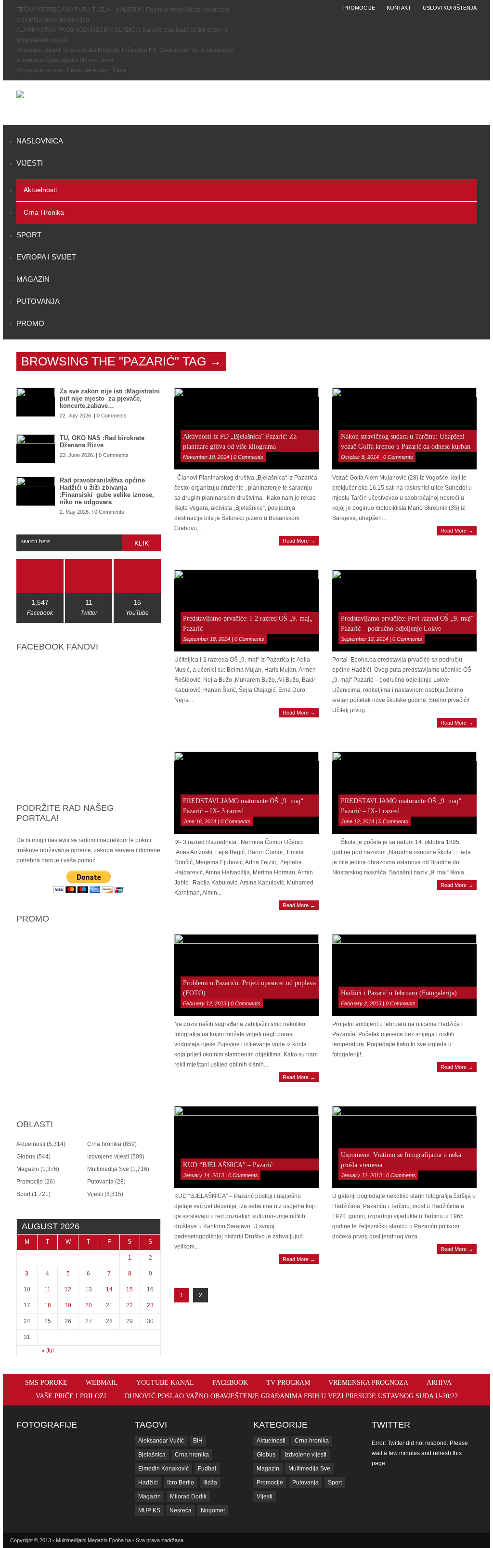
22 (129, 1305)
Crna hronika (44, 212)
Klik (141, 543)
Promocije (359, 8)
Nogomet (213, 1510)
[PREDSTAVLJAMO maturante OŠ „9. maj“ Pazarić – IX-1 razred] (404, 792)
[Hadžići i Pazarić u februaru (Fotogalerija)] (404, 975)
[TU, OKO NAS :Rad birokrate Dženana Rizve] (35, 448)
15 (129, 1289)
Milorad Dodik (188, 1496)
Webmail (102, 1382)
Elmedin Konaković (163, 1468)
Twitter (391, 1425)
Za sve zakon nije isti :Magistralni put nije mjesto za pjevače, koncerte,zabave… (110, 398)
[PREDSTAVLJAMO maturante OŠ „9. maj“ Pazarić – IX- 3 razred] (246, 792)
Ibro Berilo (180, 1482)
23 (150, 1305)
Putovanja (38, 301)
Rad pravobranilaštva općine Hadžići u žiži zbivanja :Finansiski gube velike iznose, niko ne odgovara (107, 491)
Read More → (299, 541)
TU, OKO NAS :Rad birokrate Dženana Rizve (102, 441)
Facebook (230, 1382)
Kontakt (399, 8)
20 (88, 1305)
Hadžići (148, 1482)
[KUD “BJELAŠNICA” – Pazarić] (246, 1147)
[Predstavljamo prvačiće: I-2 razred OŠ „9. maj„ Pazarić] (246, 610)
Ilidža (210, 1482)
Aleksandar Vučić (161, 1440)
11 (47, 1289)
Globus (25, 1156)
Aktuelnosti (40, 190)
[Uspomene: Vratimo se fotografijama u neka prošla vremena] (404, 1147)
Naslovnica (39, 141)
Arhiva (439, 1382)
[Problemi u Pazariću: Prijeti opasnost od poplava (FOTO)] (246, 975)
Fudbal (207, 1468)
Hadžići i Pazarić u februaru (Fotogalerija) (399, 993)
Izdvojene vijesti (108, 1156)
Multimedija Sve (108, 1169)
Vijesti (29, 163)
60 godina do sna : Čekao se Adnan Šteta (71, 70)
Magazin (33, 279)
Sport (28, 235)
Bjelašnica (152, 1454)
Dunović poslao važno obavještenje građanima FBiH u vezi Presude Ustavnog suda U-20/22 (291, 1396)
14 (109, 1289)
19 (68, 1305)
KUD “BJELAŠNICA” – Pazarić (227, 1165)
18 (47, 1305)
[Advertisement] (314, 102)
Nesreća (180, 1510)
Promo (30, 323)
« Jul (47, 1350)
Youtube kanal (165, 1382)
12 (68, 1289)
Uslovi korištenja (450, 8)
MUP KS (149, 1510)
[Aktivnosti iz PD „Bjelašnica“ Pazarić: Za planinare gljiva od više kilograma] (246, 428)
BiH (198, 1440)
